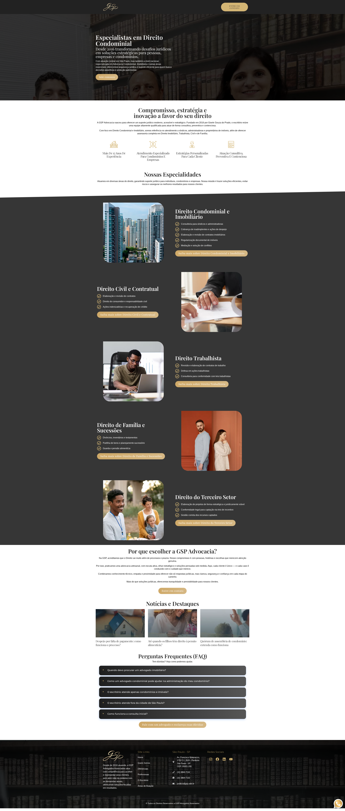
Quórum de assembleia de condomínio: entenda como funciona (223, 643)
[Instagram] (210, 759)
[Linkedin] (224, 759)
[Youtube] (230, 759)
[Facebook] (217, 759)
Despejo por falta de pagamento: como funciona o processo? (118, 643)
